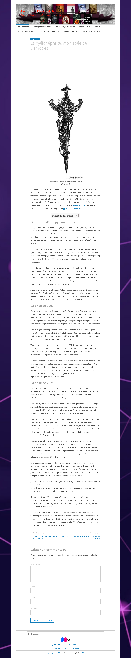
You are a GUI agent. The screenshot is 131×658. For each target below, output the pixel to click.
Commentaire (36, 564)
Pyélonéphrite (79, 205)
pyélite (66, 208)
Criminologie (44, 31)
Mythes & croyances (90, 31)
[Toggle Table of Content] (76, 215)
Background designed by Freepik (65, 648)
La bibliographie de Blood (41, 27)
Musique (55, 31)
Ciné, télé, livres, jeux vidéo (26, 31)
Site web (33, 608)
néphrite (77, 208)
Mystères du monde (72, 31)
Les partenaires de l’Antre (88, 27)
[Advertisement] (65, 70)
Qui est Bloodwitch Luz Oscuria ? (65, 644)
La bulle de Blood (22, 27)
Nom (32, 587)
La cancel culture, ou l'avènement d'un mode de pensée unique (47, 535)
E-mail (33, 598)
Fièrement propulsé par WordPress (50, 653)
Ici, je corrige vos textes (65, 27)
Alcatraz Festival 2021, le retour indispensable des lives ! (84, 535)
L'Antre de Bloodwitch (37, 11)
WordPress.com (87, 653)
